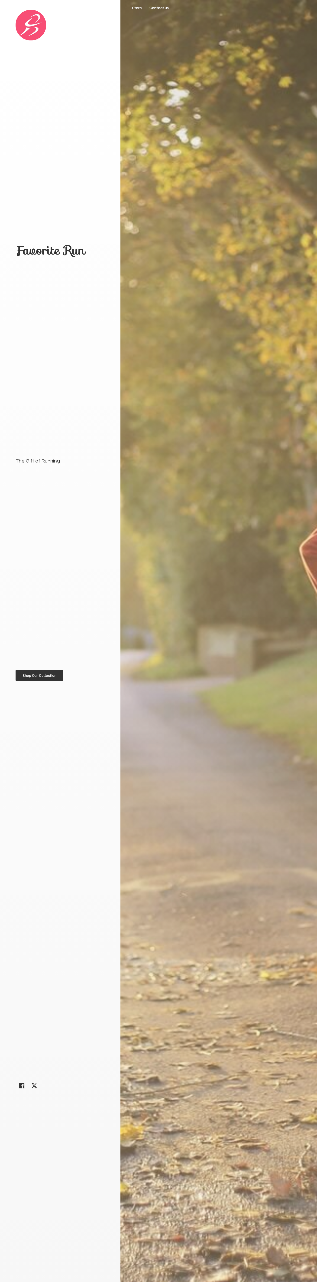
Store (137, 8)
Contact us (159, 8)
